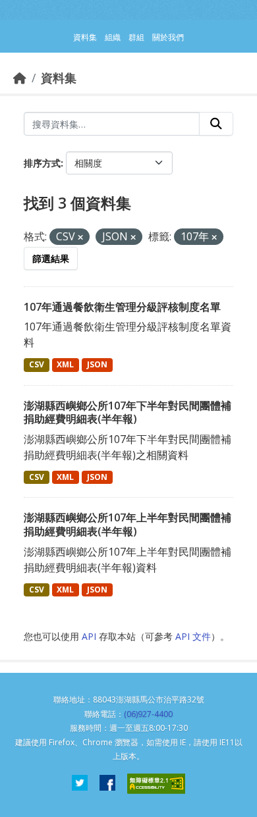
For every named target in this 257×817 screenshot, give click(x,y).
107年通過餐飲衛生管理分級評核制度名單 (122, 307)
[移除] (80, 237)
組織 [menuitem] (113, 37)
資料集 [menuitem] (85, 37)
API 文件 (193, 636)
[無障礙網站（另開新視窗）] (156, 784)
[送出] (216, 124)
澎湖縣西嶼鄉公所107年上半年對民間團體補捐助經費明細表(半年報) (127, 524)
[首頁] (19, 78)
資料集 (58, 78)
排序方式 (42, 163)
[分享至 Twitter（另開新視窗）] (80, 784)
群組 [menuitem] (136, 37)
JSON (97, 364)
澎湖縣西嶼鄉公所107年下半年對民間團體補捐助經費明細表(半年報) (127, 412)
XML (65, 364)
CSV (36, 364)
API (89, 636)
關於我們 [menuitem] (168, 37)
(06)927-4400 (148, 714)
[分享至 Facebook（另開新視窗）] (107, 784)
